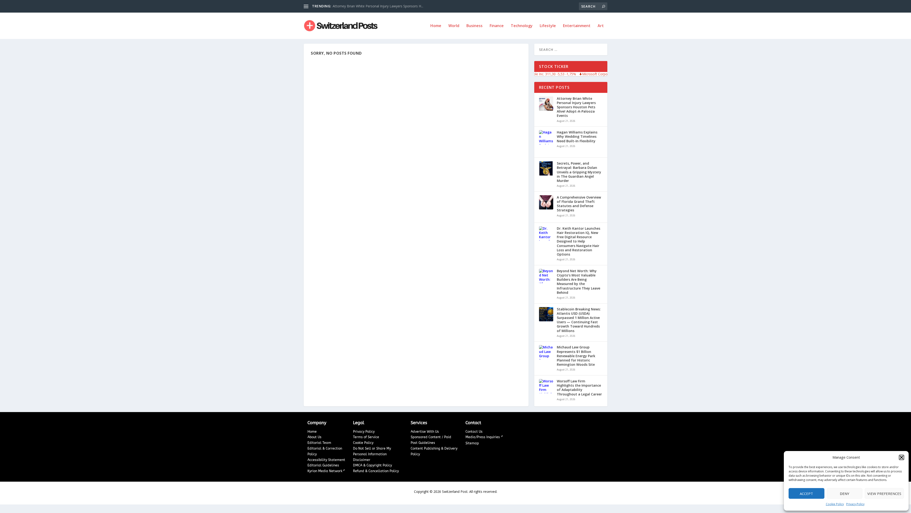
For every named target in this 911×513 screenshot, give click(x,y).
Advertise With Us (425, 432)
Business (474, 26)
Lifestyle (548, 26)
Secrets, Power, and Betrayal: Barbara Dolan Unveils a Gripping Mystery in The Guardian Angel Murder (579, 172)
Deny (844, 493)
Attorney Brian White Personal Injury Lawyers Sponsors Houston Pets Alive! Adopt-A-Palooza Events (576, 107)
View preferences (884, 493)
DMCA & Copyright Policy (372, 465)
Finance (497, 26)
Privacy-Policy (855, 504)
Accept (806, 493)
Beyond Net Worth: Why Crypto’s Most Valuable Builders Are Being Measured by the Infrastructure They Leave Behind (578, 282)
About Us (314, 437)
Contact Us (474, 432)
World (453, 26)
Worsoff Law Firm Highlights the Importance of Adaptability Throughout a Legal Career (579, 387)
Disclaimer (361, 460)
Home (435, 26)
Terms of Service (366, 437)
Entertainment (576, 26)
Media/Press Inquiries (483, 437)
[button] (901, 457)
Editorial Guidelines (323, 465)
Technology (522, 26)
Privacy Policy (364, 432)
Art (601, 26)
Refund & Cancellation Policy (376, 471)
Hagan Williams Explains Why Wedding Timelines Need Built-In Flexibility (577, 136)
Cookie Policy (835, 504)
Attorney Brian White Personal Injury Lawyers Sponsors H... (378, 6)
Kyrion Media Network (324, 471)
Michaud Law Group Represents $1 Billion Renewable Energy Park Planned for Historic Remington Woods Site (576, 356)
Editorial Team (319, 443)
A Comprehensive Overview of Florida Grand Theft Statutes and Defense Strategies (579, 204)
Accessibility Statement (326, 460)
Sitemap (472, 443)
